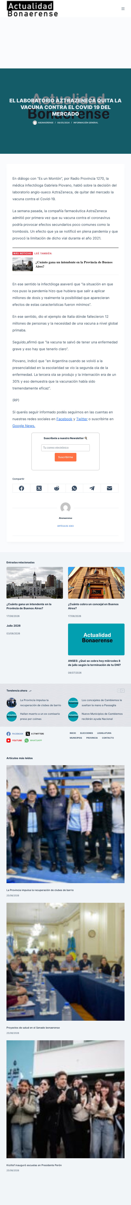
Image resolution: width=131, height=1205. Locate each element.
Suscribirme (65, 457)
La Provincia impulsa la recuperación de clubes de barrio (40, 702)
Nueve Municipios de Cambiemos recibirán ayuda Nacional (102, 716)
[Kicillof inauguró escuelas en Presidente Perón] (65, 1099)
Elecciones (86, 733)
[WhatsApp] (74, 488)
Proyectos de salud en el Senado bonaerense (33, 1027)
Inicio (73, 733)
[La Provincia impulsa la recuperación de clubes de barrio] (11, 703)
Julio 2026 (13, 625)
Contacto (108, 738)
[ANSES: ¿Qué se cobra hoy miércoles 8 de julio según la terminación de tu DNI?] (96, 639)
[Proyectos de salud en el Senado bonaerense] (65, 962)
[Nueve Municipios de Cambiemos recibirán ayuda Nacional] (73, 716)
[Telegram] (92, 488)
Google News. (23, 426)
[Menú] (123, 8)
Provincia (92, 738)
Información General (86, 122)
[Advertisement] (65, 43)
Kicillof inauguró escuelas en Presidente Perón (34, 1165)
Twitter (82, 419)
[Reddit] (57, 488)
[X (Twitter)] (39, 488)
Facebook (64, 419)
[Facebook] (21, 488)
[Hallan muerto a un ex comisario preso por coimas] (11, 716)
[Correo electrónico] (109, 488)
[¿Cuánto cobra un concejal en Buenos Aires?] (96, 583)
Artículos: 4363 (65, 526)
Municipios (76, 738)
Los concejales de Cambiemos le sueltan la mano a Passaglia (102, 702)
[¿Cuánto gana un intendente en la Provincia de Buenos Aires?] (34, 583)
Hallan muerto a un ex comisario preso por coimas (40, 716)
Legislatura (104, 733)
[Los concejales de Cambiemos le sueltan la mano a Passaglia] (73, 703)
